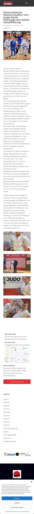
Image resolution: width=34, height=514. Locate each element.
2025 (22, 25)
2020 (5, 406)
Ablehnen (17, 503)
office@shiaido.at (9, 376)
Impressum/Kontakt (24, 511)
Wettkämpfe (6, 28)
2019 (5, 402)
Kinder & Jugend (9, 428)
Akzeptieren (17, 498)
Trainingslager (8, 435)
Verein (5, 438)
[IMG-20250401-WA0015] (17, 273)
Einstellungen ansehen (17, 507)
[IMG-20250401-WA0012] (17, 251)
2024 (5, 419)
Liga (4, 432)
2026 (5, 425)
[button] (31, 481)
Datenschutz (16, 511)
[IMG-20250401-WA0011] (17, 318)
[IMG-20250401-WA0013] (17, 295)
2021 (5, 409)
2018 (5, 399)
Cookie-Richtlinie (9, 511)
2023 (5, 415)
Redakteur (8, 25)
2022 (5, 412)
